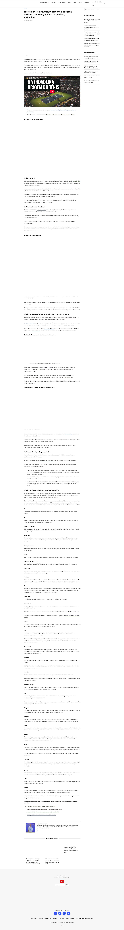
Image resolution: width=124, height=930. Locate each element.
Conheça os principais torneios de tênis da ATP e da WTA (41, 815)
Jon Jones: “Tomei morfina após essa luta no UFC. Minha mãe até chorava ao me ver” (92, 21)
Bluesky (63, 114)
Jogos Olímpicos (41, 210)
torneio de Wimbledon (70, 317)
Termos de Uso (70, 918)
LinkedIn (73, 114)
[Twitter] (59, 913)
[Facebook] (55, 913)
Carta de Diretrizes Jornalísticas (48, 918)
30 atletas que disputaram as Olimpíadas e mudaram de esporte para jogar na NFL (91, 27)
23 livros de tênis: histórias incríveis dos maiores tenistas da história (44, 809)
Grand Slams (39, 369)
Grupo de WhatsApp (55, 110)
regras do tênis (76, 181)
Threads (67, 114)
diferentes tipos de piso (47, 460)
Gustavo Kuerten (36, 330)
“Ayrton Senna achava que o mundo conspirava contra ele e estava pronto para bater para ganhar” (92, 34)
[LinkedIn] (68, 913)
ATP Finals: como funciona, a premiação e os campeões (41, 806)
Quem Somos (33, 918)
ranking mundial (47, 367)
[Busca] (104, 3)
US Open (35, 377)
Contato (61, 918)
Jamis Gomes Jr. (42, 824)
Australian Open (69, 377)
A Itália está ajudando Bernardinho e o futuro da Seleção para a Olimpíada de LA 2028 (92, 45)
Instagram (58, 114)
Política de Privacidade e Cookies (85, 918)
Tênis (25, 8)
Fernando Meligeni (49, 328)
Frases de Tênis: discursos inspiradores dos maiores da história (43, 812)
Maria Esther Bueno (29, 323)
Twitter (53, 114)
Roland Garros (68, 434)
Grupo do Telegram (65, 110)
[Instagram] (64, 913)
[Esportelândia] (30, 4)
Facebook (48, 114)
